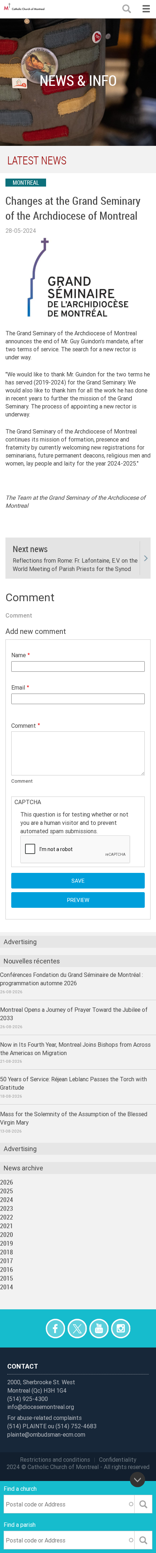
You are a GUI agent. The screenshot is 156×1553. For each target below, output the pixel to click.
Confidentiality (117, 1459)
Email (18, 687)
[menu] (146, 9)
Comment (23, 725)
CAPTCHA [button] (28, 802)
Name (18, 655)
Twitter (77, 1328)
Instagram (121, 1328)
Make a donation (34, 1328)
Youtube (99, 1328)
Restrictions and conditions (55, 1459)
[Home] (25, 9)
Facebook (55, 1328)
